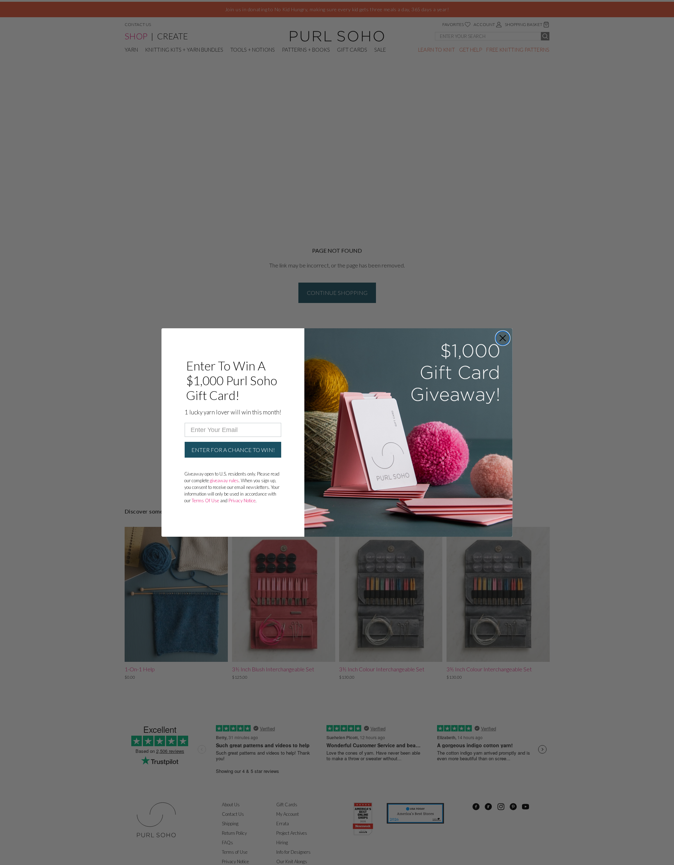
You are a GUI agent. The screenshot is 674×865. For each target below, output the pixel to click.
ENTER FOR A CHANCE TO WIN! (233, 449)
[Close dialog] (503, 338)
